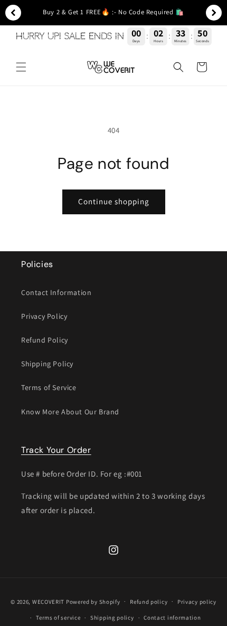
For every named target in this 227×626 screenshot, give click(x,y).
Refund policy (148, 601)
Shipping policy (112, 617)
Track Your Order (56, 450)
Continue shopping (113, 201)
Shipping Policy (47, 363)
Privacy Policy (44, 316)
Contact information (172, 617)
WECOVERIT (48, 601)
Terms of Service (49, 387)
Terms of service (58, 617)
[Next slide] (214, 13)
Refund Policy (44, 340)
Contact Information (56, 292)
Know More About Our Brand (70, 411)
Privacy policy (196, 601)
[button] (21, 67)
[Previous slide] (13, 13)
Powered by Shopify (93, 601)
